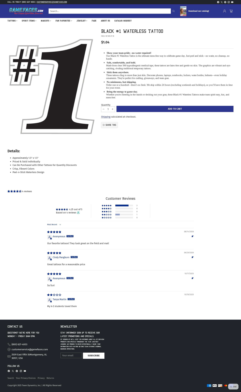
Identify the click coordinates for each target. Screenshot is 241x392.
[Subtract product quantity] (103, 109)
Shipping (105, 116)
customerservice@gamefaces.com (52, 2)
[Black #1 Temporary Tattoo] (52, 86)
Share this (111, 125)
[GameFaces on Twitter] (221, 3)
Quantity (105, 104)
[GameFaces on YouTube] (232, 3)
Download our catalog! (198, 11)
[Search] (173, 11)
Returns (50, 378)
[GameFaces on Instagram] (228, 3)
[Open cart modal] (231, 11)
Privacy (41, 378)
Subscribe (94, 355)
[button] (15, 191)
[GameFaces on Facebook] (218, 3)
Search (11, 378)
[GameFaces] (26, 11)
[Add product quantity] (112, 109)
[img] (54, 232)
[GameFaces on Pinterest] (225, 3)
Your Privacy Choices (26, 378)
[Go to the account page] (224, 11)
